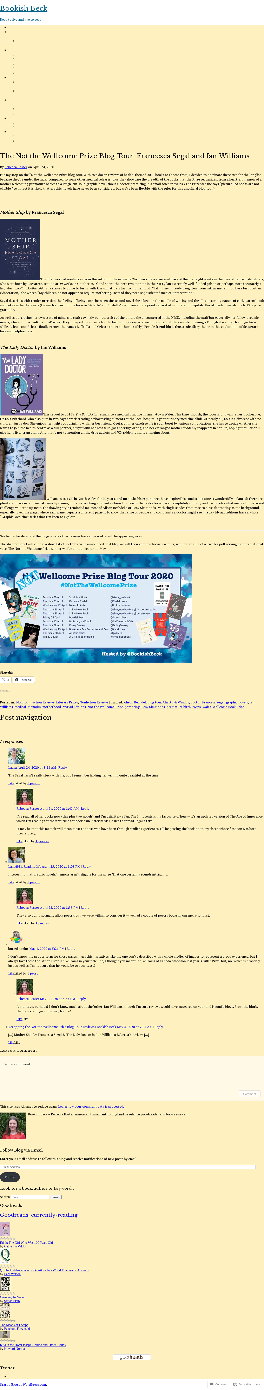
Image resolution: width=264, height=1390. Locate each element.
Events (21, 127)
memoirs (34, 706)
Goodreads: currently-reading (39, 1215)
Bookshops (24, 122)
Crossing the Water (12, 1297)
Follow (10, 1177)
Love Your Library (29, 81)
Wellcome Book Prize (228, 706)
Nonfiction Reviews (30, 59)
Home (12, 27)
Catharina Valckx (15, 1246)
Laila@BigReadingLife (24, 866)
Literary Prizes (27, 90)
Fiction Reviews (28, 54)
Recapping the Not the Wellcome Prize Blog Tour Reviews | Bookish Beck (62, 1026)
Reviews (14, 50)
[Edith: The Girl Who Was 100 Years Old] (5, 1235)
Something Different (23, 131)
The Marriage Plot (30, 86)
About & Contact (21, 31)
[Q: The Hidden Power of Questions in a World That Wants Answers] (5, 1262)
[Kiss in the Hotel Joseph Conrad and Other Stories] (5, 1337)
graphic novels (237, 702)
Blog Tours (24, 72)
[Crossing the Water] (5, 1289)
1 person (33, 783)
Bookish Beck (23, 8)
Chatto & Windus (176, 702)
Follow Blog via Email (21, 1150)
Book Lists (24, 68)
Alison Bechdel (135, 702)
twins (196, 706)
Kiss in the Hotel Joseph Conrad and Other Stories (33, 1345)
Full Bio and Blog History (35, 45)
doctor (195, 702)
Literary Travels (20, 118)
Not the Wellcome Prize (105, 706)
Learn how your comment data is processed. (91, 1106)
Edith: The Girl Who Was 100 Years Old (26, 1242)
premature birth (178, 706)
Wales (206, 706)
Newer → (7, 733)
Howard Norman (15, 1348)
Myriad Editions (74, 706)
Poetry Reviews (27, 63)
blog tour (23, 702)
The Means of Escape (14, 1325)
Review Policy (26, 36)
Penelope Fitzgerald (17, 1328)
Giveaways (24, 145)
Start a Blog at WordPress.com (23, 1384)
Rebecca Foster (16, 167)
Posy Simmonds (153, 706)
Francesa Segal (213, 702)
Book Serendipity (29, 104)
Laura (12, 767)
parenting (132, 706)
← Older (6, 728)
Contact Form (27, 41)
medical (20, 706)
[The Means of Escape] (5, 1317)
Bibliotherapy (26, 113)
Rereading (24, 109)
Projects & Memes (22, 77)
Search (5, 1197)
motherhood (51, 706)
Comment (249, 1094)
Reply (62, 767)
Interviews (24, 140)
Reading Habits (19, 100)
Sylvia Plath (12, 1301)
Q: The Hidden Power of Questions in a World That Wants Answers (44, 1270)
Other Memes (26, 95)
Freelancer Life (27, 136)
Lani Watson (12, 1274)
